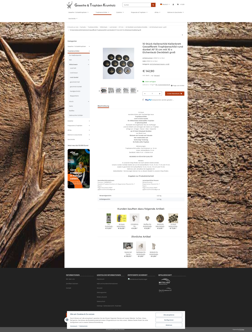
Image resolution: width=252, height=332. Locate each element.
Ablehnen (169, 325)
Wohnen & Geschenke (75, 135)
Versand (157, 75)
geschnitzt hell (75, 82)
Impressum (73, 326)
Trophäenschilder (73, 51)
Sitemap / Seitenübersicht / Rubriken (109, 306)
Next (137, 91)
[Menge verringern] (145, 94)
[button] (165, 4)
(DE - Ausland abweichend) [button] (162, 85)
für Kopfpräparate (75, 55)
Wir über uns (70, 279)
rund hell (73, 68)
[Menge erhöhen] (160, 94)
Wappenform (74, 96)
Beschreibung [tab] (103, 106)
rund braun (74, 73)
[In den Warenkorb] (99, 41)
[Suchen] (153, 5)
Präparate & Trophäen (75, 125)
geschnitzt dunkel (76, 87)
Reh (70, 60)
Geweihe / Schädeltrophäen (77, 46)
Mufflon (71, 111)
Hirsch (71, 101)
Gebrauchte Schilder (76, 115)
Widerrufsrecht (102, 297)
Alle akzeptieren (169, 315)
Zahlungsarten (102, 292)
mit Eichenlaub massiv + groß (159, 64)
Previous (99, 91)
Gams (71, 106)
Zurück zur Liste (73, 27)
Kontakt (68, 288)
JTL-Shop (241, 329)
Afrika (69, 130)
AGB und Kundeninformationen (107, 284)
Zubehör (70, 121)
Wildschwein (73, 64)
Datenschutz (83, 326)
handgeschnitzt (75, 91)
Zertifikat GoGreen (72, 284)
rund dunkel (74, 77)
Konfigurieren (169, 320)
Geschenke (71, 139)
